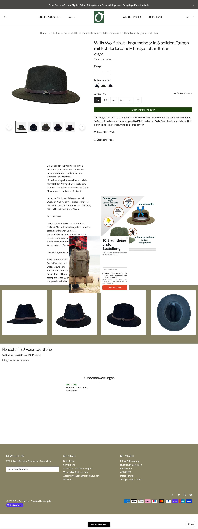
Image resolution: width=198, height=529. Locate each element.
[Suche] (5, 17)
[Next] (82, 127)
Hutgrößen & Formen (131, 464)
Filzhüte (56, 33)
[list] (45, 79)
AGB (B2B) (125, 472)
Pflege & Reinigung (129, 461)
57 (113, 100)
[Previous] (9, 127)
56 (105, 100)
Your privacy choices (131, 479)
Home (43, 33)
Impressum (126, 468)
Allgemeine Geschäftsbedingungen (81, 475)
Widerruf (67, 479)
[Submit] (55, 469)
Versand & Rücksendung (75, 472)
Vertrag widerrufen (99, 524)
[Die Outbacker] (99, 17)
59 (130, 100)
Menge (98, 66)
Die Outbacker (22, 501)
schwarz (96, 85)
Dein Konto (69, 461)
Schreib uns (69, 464)
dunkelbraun (110, 85)
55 (97, 100)
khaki (103, 85)
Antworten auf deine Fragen (77, 468)
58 (121, 100)
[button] (194, 17)
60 (138, 100)
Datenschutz (126, 475)
